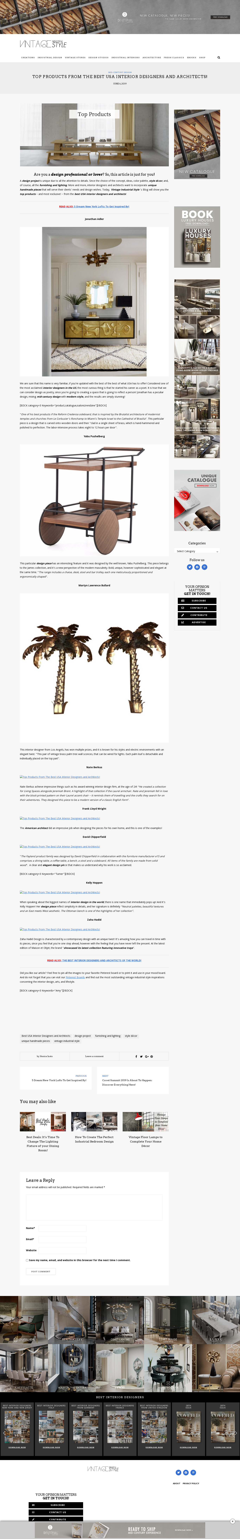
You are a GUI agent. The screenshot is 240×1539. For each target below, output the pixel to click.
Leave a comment (94, 1056)
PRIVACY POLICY (191, 1483)
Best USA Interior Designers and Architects (46, 1036)
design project (83, 1036)
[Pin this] (151, 1056)
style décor (131, 1036)
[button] (235, 1433)
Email (30, 1239)
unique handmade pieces (36, 1041)
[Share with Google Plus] (146, 1056)
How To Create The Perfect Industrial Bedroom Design (94, 1139)
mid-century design (120, 72)
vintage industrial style (67, 1041)
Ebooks (191, 57)
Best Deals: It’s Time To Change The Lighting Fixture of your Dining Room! (42, 1143)
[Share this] (136, 1056)
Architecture (152, 57)
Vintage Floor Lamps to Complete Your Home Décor (146, 1141)
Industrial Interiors (126, 57)
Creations (28, 57)
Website (31, 1251)
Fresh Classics (174, 57)
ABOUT (176, 1483)
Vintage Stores (75, 57)
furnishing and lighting (108, 1036)
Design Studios (99, 57)
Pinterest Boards (75, 978)
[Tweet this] (141, 1056)
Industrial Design (50, 57)
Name (30, 1228)
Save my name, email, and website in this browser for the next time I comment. (80, 1260)
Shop (202, 57)
